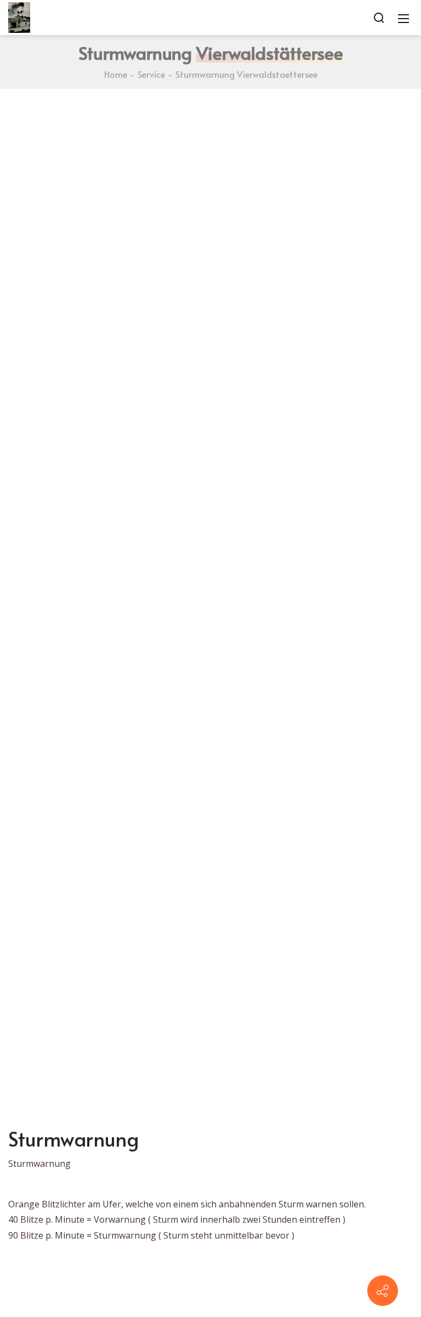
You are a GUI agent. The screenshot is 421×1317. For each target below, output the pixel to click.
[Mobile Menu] (403, 17)
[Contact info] (382, 1290)
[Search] (378, 17)
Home (115, 74)
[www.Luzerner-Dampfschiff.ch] (19, 16)
